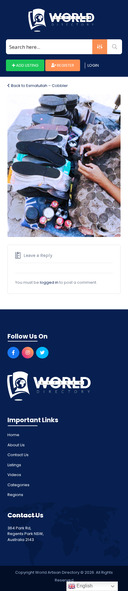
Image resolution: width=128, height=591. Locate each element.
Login (93, 65)
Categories (18, 485)
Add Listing (26, 65)
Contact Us (18, 455)
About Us (16, 445)
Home (13, 435)
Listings (14, 465)
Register (65, 65)
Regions (15, 495)
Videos (14, 475)
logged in (49, 282)
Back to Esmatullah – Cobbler (39, 85)
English (84, 585)
